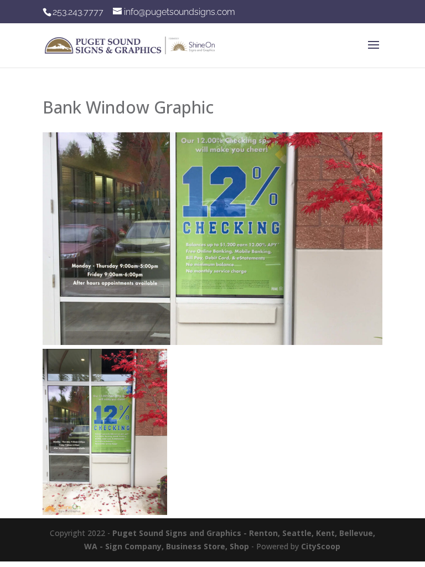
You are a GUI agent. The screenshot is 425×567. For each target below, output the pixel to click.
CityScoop (320, 546)
